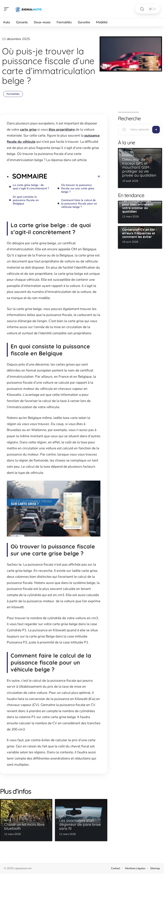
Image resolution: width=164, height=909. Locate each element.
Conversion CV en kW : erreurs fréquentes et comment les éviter (139, 233)
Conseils (128, 155)
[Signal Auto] (29, 9)
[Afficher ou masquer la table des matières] (73, 176)
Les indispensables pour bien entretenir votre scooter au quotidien (137, 206)
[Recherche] (142, 9)
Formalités (13, 93)
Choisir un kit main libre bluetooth (24, 826)
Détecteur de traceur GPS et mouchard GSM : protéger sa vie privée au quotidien (139, 167)
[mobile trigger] (7, 9)
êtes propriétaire (62, 129)
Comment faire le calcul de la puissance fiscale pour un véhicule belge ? (79, 203)
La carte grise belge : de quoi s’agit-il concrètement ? (31, 186)
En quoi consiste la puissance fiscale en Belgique (26, 200)
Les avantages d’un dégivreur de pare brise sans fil (80, 824)
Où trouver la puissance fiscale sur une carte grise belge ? (77, 188)
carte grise (28, 129)
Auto (7, 820)
